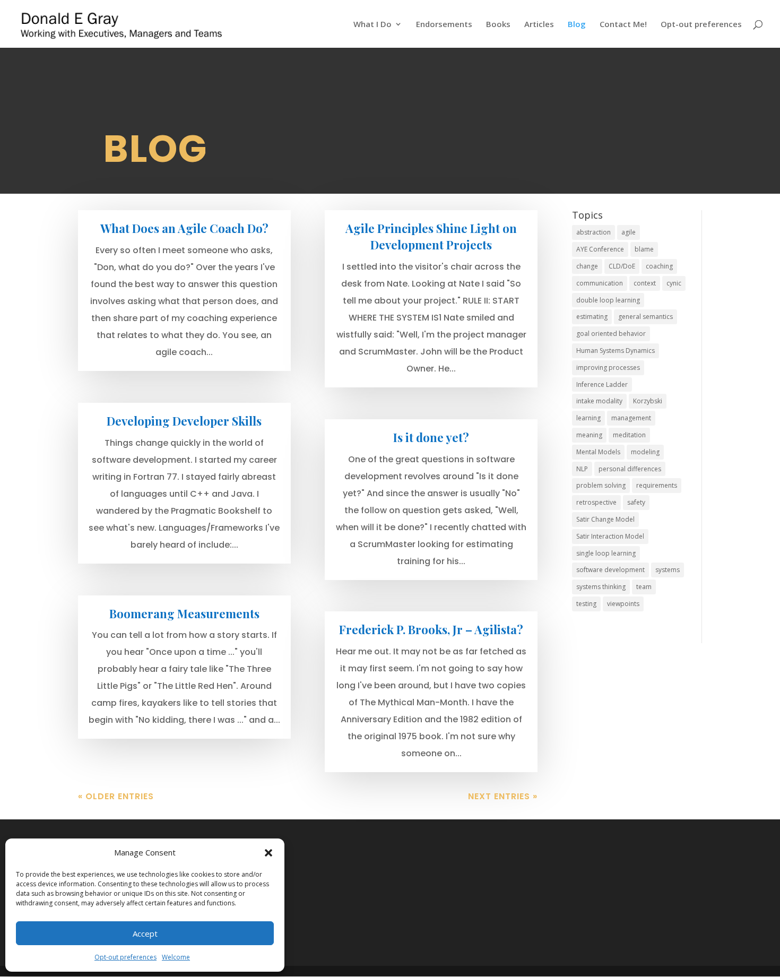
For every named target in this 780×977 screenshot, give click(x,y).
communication (599, 283)
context (645, 283)
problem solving (601, 485)
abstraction (593, 232)
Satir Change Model (605, 519)
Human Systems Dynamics (615, 350)
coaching (659, 266)
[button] (268, 853)
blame (644, 249)
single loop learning (606, 553)
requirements (656, 485)
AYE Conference (600, 249)
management (631, 417)
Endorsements (444, 24)
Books (498, 24)
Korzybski (647, 400)
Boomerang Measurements (184, 613)
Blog (577, 24)
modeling (645, 451)
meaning (589, 434)
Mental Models (598, 451)
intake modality (599, 400)
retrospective (596, 502)
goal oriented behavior (611, 333)
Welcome (176, 957)
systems (667, 569)
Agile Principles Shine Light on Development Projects (431, 236)
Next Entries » (503, 796)
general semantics (645, 316)
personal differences (630, 468)
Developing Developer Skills (184, 421)
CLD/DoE (622, 266)
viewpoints (623, 603)
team (644, 586)
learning (588, 417)
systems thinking (601, 586)
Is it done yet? (431, 437)
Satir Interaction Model (610, 536)
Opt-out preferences (125, 957)
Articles (539, 24)
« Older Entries (116, 796)
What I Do (372, 24)
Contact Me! (623, 24)
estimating (592, 316)
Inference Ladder (602, 384)
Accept (145, 933)
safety (636, 502)
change (587, 266)
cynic (673, 283)
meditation (629, 434)
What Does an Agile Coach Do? (184, 228)
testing (586, 603)
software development (610, 569)
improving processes (608, 367)
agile (628, 232)
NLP (582, 468)
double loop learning (608, 300)
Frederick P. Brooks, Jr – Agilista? (431, 629)
